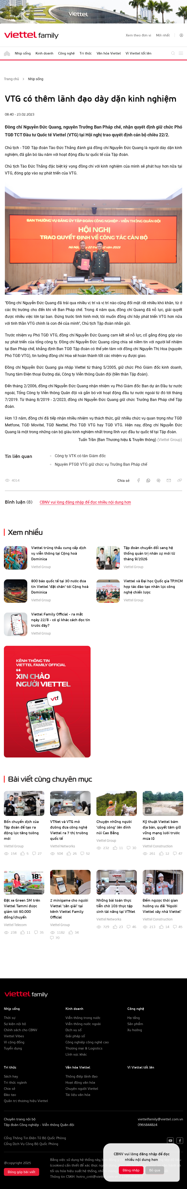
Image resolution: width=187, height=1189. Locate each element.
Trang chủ (11, 79)
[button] (181, 35)
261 (152, 853)
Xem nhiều (25, 531)
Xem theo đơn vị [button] (138, 35)
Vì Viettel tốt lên (138, 53)
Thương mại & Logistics (84, 1048)
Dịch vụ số (73, 1029)
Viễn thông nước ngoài (83, 1023)
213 (152, 926)
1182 (61, 932)
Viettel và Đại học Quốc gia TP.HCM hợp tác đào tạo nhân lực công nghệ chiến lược (153, 586)
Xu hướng (134, 1029)
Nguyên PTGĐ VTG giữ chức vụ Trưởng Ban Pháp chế (101, 464)
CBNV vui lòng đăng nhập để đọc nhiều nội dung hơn (85, 502)
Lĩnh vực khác (76, 1054)
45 (180, 926)
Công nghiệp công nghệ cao (87, 1042)
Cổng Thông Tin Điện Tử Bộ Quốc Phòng (35, 1137)
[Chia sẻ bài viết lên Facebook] (138, 480)
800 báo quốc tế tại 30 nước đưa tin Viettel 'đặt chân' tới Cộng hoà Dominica (59, 586)
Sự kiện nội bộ (15, 1023)
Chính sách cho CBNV (20, 1029)
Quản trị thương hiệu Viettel (26, 1100)
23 (121, 926)
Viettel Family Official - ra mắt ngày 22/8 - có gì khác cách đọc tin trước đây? (60, 620)
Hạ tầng (133, 1017)
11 (121, 847)
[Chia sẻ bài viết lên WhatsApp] (148, 480)
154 (14, 853)
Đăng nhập (131, 1170)
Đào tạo (10, 1094)
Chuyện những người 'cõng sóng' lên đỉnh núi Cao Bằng (114, 827)
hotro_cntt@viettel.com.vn (97, 1176)
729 (106, 926)
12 (167, 853)
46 (134, 926)
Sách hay (11, 1076)
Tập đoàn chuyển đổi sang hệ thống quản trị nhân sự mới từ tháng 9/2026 (149, 553)
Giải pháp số (75, 1036)
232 (106, 847)
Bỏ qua (154, 1170)
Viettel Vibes (14, 1036)
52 (88, 853)
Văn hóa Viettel (109, 53)
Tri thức (86, 53)
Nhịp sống (23, 53)
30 (134, 847)
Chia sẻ (9, 1088)
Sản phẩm (135, 1023)
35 (42, 932)
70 (57, 937)
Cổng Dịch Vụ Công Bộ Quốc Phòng (31, 1143)
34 (77, 932)
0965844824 (147, 1124)
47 (180, 853)
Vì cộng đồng (14, 1042)
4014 (15, 480)
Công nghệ (66, 53)
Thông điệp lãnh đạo (81, 1076)
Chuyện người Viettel (81, 1088)
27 (40, 853)
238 (14, 932)
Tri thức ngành (15, 1082)
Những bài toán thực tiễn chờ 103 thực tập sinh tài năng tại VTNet (115, 906)
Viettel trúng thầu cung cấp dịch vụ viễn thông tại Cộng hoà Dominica (58, 553)
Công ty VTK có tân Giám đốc (80, 456)
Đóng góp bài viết (21, 1171)
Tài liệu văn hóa (77, 1094)
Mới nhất (163, 35)
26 (75, 853)
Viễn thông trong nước (83, 1017)
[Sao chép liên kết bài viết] (179, 480)
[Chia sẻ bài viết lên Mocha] (158, 480)
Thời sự (9, 1017)
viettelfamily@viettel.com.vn (160, 1119)
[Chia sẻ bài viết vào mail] (169, 480)
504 (60, 853)
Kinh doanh (44, 53)
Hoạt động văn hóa (80, 1082)
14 (167, 926)
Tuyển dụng (13, 1048)
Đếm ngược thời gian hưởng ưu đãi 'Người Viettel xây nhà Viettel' (162, 906)
